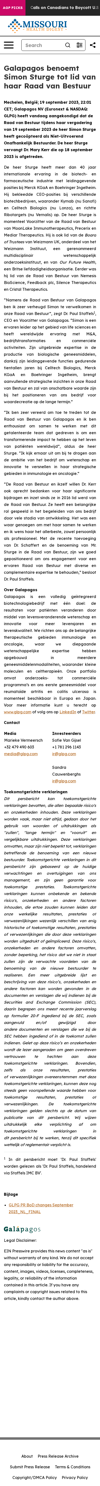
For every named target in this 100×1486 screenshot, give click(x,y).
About (27, 1456)
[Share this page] (92, 45)
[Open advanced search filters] (79, 45)
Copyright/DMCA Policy (34, 1477)
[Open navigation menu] (9, 45)
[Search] (68, 45)
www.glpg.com (17, 711)
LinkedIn (67, 711)
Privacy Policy (75, 1477)
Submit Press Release (30, 1466)
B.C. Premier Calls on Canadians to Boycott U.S (52, 7)
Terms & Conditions (72, 1466)
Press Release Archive (58, 1456)
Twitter (88, 711)
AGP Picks (13, 8)
